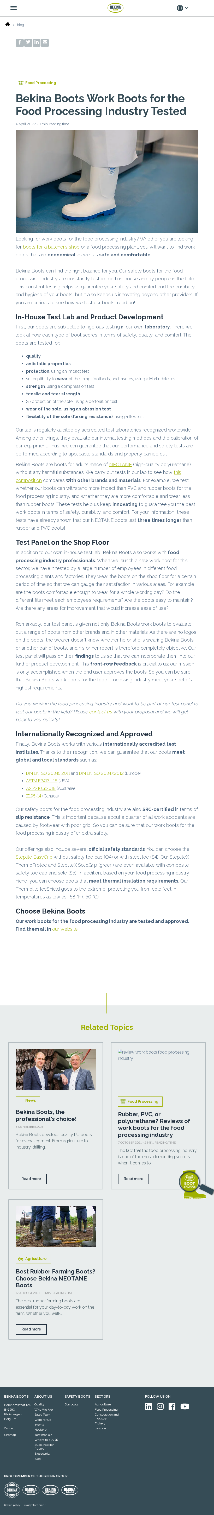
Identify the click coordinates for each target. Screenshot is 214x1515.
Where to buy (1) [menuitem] (46, 1440)
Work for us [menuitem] (42, 1420)
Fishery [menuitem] (100, 1423)
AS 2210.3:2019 (41, 788)
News (30, 1100)
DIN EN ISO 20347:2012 (101, 773)
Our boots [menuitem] (71, 1404)
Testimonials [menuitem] (43, 1435)
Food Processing (143, 1101)
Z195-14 (33, 796)
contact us (100, 711)
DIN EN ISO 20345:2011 (48, 773)
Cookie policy (12, 1505)
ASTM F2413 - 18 (41, 780)
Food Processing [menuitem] (106, 1409)
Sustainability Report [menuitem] (44, 1446)
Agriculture (36, 1259)
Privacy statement (34, 1505)
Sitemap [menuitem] (10, 1435)
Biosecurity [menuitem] (42, 1453)
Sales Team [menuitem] (42, 1414)
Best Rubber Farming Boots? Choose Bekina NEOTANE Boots (55, 1278)
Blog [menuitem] (37, 1459)
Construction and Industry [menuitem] (107, 1416)
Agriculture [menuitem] (103, 1404)
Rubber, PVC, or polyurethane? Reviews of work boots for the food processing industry (154, 1124)
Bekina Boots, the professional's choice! (46, 1115)
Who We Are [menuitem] (43, 1409)
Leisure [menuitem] (100, 1428)
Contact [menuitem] (9, 1428)
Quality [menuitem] (39, 1404)
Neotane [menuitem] (40, 1429)
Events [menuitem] (39, 1425)
